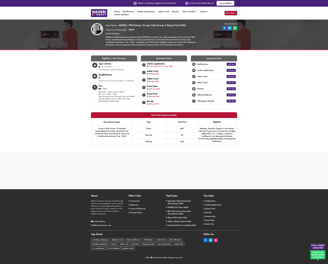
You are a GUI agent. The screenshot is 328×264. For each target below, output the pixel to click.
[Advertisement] (164, 171)
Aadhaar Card (117, 240)
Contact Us (135, 201)
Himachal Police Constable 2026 (182, 225)
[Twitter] (211, 240)
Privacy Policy (136, 212)
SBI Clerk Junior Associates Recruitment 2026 (179, 212)
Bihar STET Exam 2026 (177, 217)
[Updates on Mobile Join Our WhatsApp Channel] (318, 253)
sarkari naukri (128, 248)
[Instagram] (216, 240)
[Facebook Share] (224, 28)
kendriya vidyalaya (99, 244)
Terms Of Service (137, 208)
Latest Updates (121, 14)
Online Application (146, 11)
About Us (134, 205)
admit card (124, 244)
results (113, 244)
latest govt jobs (149, 244)
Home (117, 11)
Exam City (209, 224)
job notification (175, 240)
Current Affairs (225, 3)
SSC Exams (148, 240)
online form (161, 240)
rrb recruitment (113, 248)
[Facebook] (206, 240)
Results (175, 11)
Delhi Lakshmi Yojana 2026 (179, 221)
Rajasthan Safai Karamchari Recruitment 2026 (179, 202)
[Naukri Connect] (101, 13)
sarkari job (179, 244)
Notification (128, 11)
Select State (230, 13)
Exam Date (209, 220)
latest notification (134, 240)
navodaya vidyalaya (100, 240)
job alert (135, 244)
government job (164, 244)
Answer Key (210, 216)
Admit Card (163, 11)
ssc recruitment (98, 248)
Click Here (231, 64)
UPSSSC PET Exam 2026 (178, 207)
